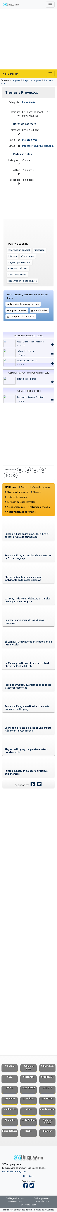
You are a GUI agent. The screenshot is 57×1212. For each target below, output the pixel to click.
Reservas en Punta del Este (22, 281)
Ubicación (39, 250)
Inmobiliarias (29, 102)
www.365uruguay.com (14, 1171)
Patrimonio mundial (39, 507)
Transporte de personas (22, 316)
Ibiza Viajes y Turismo (26, 378)
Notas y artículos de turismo (21, 511)
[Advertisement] (28, 39)
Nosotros (28, 1176)
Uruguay (16, 80)
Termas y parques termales (21, 502)
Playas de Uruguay (32, 80)
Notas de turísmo (17, 274)
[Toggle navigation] (50, 5)
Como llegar (27, 256)
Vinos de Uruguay (41, 487)
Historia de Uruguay (17, 497)
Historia (12, 256)
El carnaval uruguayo (17, 492)
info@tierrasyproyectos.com (38, 145)
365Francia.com (28, 1204)
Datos (24, 487)
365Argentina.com (15, 1198)
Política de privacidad (44, 1209)
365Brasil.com (15, 1201)
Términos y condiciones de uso (17, 1209)
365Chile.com (42, 1201)
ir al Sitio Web (29, 139)
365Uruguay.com (42, 1198)
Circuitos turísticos (18, 268)
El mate (37, 492)
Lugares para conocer (19, 262)
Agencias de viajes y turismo (24, 304)
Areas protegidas (16, 507)
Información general (19, 250)
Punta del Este (10, 74)
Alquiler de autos (18, 310)
